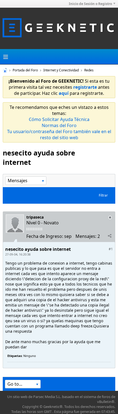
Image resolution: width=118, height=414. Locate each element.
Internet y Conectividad (61, 70)
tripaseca (35, 217)
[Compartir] (109, 236)
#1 (111, 249)
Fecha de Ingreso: (44, 236)
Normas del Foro (59, 125)
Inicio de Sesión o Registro (90, 3)
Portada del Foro (25, 70)
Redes (89, 70)
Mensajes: (85, 236)
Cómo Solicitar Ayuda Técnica (59, 119)
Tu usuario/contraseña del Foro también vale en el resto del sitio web (59, 134)
